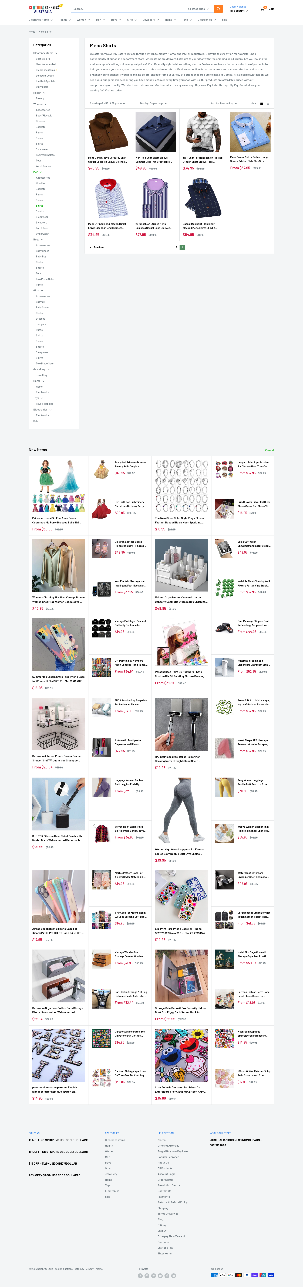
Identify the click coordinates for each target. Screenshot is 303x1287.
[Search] (218, 9)
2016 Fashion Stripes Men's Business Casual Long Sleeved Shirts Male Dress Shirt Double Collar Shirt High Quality (153, 226)
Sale (224, 19)
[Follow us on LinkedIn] (173, 1275)
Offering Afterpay (168, 1145)
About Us (163, 1162)
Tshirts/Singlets (45, 154)
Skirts (39, 143)
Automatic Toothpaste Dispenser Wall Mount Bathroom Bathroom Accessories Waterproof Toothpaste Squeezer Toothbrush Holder (129, 743)
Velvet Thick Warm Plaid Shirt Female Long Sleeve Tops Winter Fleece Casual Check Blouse (130, 829)
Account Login (167, 1173)
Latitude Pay (165, 1247)
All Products (165, 1168)
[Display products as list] (267, 103)
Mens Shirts (45, 31)
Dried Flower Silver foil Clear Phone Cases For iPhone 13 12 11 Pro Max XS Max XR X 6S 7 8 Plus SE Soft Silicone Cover (254, 504)
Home (168, 19)
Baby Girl (41, 301)
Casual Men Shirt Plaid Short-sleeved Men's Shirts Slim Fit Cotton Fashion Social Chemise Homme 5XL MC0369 (200, 226)
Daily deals (42, 86)
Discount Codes (45, 75)
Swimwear (42, 149)
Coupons (163, 1242)
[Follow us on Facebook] (140, 1275)
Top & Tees (42, 228)
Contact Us (164, 1190)
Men (98, 19)
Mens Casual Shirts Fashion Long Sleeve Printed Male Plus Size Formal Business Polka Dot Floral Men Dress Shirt (249, 159)
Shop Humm (165, 1253)
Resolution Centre (169, 1185)
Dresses (40, 121)
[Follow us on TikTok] (166, 1275)
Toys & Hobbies (44, 403)
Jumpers (41, 324)
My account (237, 10)
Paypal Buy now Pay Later (173, 1151)
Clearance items (39, 19)
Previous (99, 247)
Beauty (40, 98)
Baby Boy (41, 256)
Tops (38, 160)
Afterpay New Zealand (171, 1236)
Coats (39, 262)
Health (63, 19)
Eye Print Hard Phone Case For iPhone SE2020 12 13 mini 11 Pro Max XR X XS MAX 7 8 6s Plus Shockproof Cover (181, 931)
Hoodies (40, 183)
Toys (185, 19)
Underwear (42, 233)
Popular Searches (168, 1156)
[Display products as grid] (261, 103)
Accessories (43, 109)
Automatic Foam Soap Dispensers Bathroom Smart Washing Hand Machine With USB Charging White (254, 663)
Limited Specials (45, 81)
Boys (114, 19)
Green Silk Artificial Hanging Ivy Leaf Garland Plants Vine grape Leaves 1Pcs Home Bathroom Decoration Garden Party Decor (254, 703)
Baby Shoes (42, 250)
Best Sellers (43, 58)
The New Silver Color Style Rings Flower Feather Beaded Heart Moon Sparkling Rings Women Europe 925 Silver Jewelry (179, 520)
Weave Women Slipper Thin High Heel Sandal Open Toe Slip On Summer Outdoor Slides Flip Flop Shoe (253, 829)
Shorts (40, 211)
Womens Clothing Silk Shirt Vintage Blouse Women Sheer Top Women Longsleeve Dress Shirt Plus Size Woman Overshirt (58, 600)
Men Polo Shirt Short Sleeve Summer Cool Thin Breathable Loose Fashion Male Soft (153, 160)
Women (81, 19)
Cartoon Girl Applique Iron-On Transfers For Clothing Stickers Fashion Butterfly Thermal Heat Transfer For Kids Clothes (130, 1074)
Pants (39, 132)
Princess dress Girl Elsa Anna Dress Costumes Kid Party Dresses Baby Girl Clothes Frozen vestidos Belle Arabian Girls (55, 520)
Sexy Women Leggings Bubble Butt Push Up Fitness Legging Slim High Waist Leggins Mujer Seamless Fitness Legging (254, 782)
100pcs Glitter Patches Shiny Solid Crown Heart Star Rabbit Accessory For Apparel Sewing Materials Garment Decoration (254, 1074)
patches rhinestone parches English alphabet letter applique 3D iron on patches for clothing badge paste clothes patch (57, 1090)
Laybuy (162, 1230)
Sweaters (41, 222)
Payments (164, 1196)
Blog (160, 1219)
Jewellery (149, 19)
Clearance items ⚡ (47, 69)
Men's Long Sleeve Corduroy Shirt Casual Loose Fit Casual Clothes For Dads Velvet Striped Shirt (107, 160)
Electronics (205, 19)
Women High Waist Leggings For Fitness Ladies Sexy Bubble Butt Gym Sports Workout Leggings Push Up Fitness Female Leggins (181, 852)
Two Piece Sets (44, 279)
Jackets (40, 126)
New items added (46, 64)
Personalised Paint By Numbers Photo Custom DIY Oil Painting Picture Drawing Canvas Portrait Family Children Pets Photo (179, 674)
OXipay (162, 1225)
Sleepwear (42, 216)
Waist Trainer (43, 166)
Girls (130, 19)
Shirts (39, 205)
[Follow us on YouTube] (160, 1275)
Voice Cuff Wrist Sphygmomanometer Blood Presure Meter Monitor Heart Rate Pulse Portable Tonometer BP (253, 544)
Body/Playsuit (44, 115)
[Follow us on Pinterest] (153, 1275)
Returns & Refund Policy (173, 1202)
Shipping (163, 1208)
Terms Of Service (168, 1213)
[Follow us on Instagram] (146, 1275)
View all (270, 450)
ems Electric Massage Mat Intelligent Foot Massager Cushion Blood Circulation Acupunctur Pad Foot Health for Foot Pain (131, 584)
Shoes (39, 138)
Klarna (162, 1139)
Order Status (165, 1179)
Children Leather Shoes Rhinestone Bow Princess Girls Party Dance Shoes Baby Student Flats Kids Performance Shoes (129, 544)
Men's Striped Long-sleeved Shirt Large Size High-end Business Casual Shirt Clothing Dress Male (107, 226)
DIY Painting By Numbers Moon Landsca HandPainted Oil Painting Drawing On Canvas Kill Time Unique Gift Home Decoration (131, 663)
